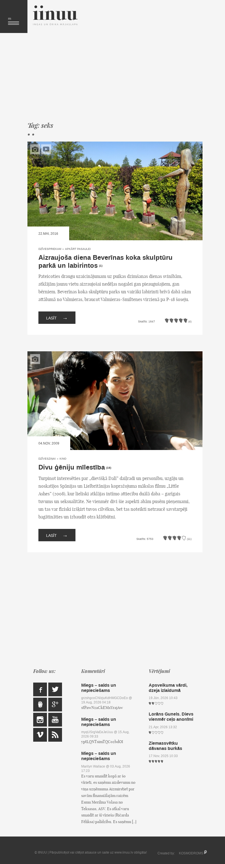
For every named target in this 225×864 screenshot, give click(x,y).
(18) (108, 468)
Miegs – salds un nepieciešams (98, 688)
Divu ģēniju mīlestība (71, 467)
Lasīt (57, 317)
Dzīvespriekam (49, 249)
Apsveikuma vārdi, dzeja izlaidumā (168, 688)
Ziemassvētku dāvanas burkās (165, 746)
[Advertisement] (115, 76)
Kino (63, 458)
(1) (100, 265)
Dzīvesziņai (47, 458)
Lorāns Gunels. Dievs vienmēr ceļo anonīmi (171, 716)
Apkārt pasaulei (78, 249)
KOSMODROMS (191, 853)
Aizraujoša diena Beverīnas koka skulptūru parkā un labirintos (105, 261)
